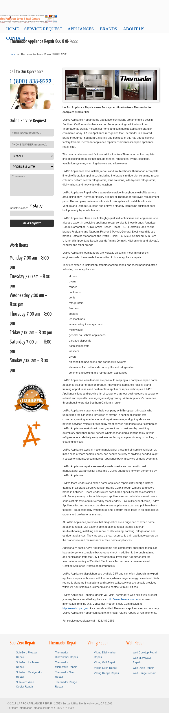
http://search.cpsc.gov (75, 608)
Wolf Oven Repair (143, 667)
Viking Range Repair (106, 673)
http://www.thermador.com (123, 599)
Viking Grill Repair (105, 662)
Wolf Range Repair (144, 673)
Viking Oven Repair (105, 667)
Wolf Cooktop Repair (145, 652)
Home (13, 54)
